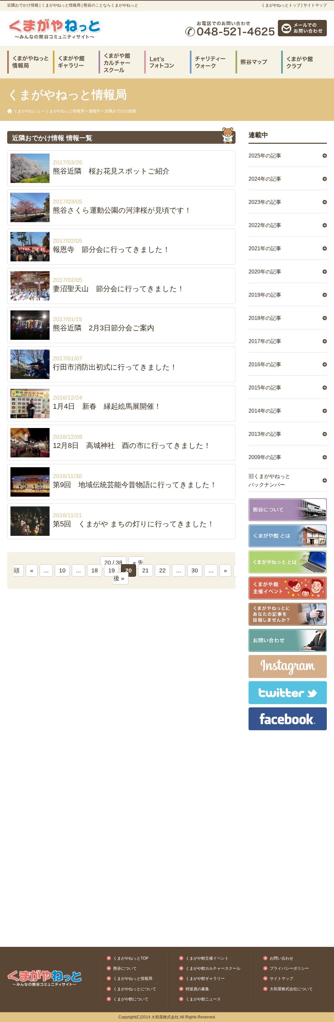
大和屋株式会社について (291, 989)
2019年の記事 (265, 295)
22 (162, 570)
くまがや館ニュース (203, 999)
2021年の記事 (265, 248)
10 (62, 570)
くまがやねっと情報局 (64, 111)
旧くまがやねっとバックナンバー (269, 480)
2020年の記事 (265, 271)
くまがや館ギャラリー (205, 978)
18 (94, 570)
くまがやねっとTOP (130, 958)
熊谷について (125, 968)
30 (194, 570)
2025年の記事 (265, 155)
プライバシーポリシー (289, 968)
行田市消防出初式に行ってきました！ (115, 367)
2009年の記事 (265, 457)
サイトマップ (315, 5)
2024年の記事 (265, 179)
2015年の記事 (265, 387)
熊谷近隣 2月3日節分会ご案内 (103, 328)
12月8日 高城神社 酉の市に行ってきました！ (132, 445)
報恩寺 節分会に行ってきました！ (111, 249)
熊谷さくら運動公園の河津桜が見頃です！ (122, 210)
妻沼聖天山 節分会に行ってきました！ (118, 289)
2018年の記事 (265, 318)
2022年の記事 (265, 225)
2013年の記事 (265, 434)
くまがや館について (130, 999)
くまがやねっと (27, 111)
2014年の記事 (265, 411)
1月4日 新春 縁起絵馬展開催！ (107, 406)
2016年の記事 (265, 364)
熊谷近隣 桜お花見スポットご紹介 (111, 171)
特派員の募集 (197, 989)
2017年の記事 (265, 341)
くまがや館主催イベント (207, 958)
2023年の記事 (265, 202)
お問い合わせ (281, 958)
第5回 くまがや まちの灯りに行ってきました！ (133, 524)
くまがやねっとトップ (280, 5)
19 (111, 570)
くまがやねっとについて (134, 989)
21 (145, 570)
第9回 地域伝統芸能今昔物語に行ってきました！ (135, 485)
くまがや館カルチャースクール (213, 968)
